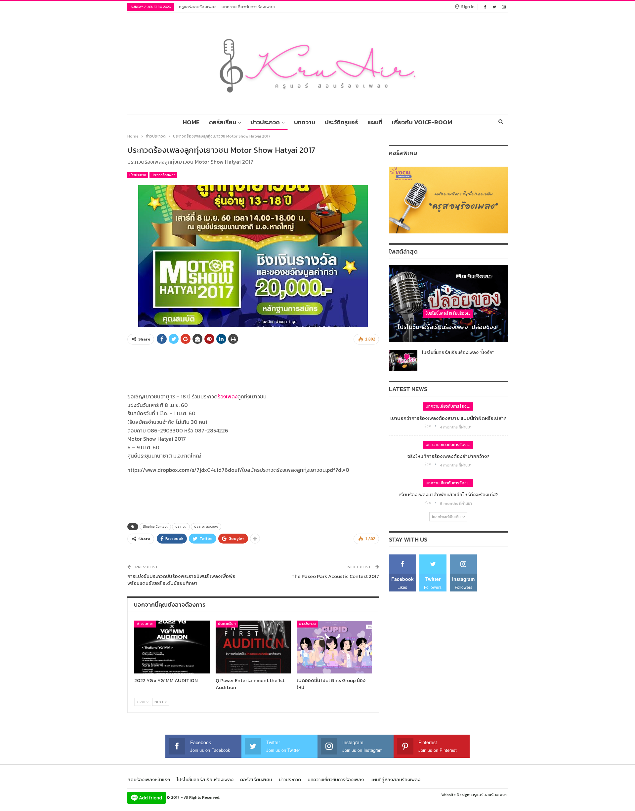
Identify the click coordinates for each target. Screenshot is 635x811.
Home (191, 122)
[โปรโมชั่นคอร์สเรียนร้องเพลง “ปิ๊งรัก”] (403, 360)
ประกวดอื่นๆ (227, 623)
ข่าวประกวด (265, 122)
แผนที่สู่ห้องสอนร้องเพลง (395, 779)
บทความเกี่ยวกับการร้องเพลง (248, 7)
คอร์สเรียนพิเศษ (256, 779)
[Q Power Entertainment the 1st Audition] (253, 647)
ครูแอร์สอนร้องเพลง (198, 7)
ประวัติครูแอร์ (341, 122)
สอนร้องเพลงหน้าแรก (148, 779)
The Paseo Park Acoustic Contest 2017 (335, 576)
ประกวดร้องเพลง (163, 175)
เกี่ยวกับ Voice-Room (422, 122)
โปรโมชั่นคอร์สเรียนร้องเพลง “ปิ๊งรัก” (458, 352)
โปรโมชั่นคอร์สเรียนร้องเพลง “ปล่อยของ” (448, 326)
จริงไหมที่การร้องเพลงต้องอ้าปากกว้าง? (448, 456)
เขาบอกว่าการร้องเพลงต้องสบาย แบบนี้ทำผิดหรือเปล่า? (448, 418)
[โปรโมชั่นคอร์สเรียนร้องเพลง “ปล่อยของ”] (448, 304)
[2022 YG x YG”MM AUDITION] (172, 647)
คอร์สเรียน (222, 122)
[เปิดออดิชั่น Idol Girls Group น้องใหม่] (334, 647)
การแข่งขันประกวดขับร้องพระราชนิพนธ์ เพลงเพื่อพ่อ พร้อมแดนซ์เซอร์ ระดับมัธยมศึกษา (181, 579)
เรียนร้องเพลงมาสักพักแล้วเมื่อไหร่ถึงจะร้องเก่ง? (448, 494)
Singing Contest (155, 526)
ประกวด (181, 526)
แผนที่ (374, 122)
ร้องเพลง (227, 396)
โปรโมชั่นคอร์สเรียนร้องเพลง (449, 313)
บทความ (304, 122)
